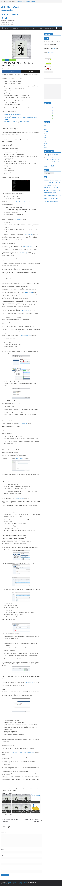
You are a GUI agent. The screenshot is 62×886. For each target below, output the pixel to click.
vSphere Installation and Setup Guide (12, 114)
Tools (34, 28)
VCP (54, 195)
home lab (58, 182)
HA (55, 182)
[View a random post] (59, 28)
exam (54, 182)
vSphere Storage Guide (9, 116)
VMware (14, 60)
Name (3, 849)
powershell (47, 188)
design (59, 180)
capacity (51, 180)
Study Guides (26, 28)
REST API (56, 187)
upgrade (59, 190)
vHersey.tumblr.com (53, 50)
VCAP (50, 192)
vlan (47, 198)
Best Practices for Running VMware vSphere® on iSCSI (16, 121)
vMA (49, 198)
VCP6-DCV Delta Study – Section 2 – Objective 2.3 (10, 820)
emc (46, 182)
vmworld (45, 201)
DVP (44, 182)
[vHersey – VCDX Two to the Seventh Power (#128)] (2, 28)
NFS (49, 185)
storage (54, 190)
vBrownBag (46, 192)
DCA (44, 127)
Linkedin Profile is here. (51, 52)
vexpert (45, 198)
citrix (53, 180)
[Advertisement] (52, 91)
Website (3, 861)
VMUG (51, 198)
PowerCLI (45, 133)
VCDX (56, 192)
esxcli (48, 182)
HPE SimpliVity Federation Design (53, 159)
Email (2, 855)
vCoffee (45, 139)
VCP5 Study (39, 28)
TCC (57, 190)
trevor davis (46, 161)
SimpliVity (46, 135)
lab (47, 185)
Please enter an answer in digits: (8, 867)
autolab (45, 180)
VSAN (48, 201)
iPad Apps (46, 131)
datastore (56, 180)
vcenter (46, 195)
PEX (50, 185)
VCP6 (3, 60)
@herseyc (54, 48)
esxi (51, 182)
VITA (10, 60)
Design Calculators (15, 28)
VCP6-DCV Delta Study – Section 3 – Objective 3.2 (32, 820)
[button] (8, 28)
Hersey (10, 68)
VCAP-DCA (53, 192)
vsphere (52, 201)
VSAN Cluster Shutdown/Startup (21, 1)
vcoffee (51, 195)
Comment (3, 832)
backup (48, 180)
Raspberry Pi (52, 187)
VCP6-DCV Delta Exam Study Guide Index (23, 786)
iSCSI (46, 185)
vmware (56, 198)
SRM (51, 190)
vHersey (7, 60)
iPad (44, 185)
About (6, 28)
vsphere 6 (56, 201)
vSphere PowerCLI (48, 28)
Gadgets (45, 129)
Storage (45, 137)
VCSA (59, 195)
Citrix (45, 125)
